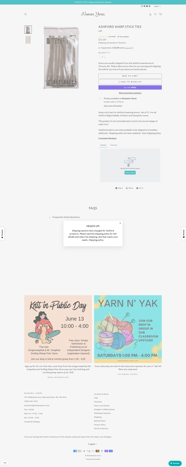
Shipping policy (96, 240)
